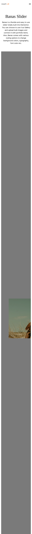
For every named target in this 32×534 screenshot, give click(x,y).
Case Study (7, 334)
